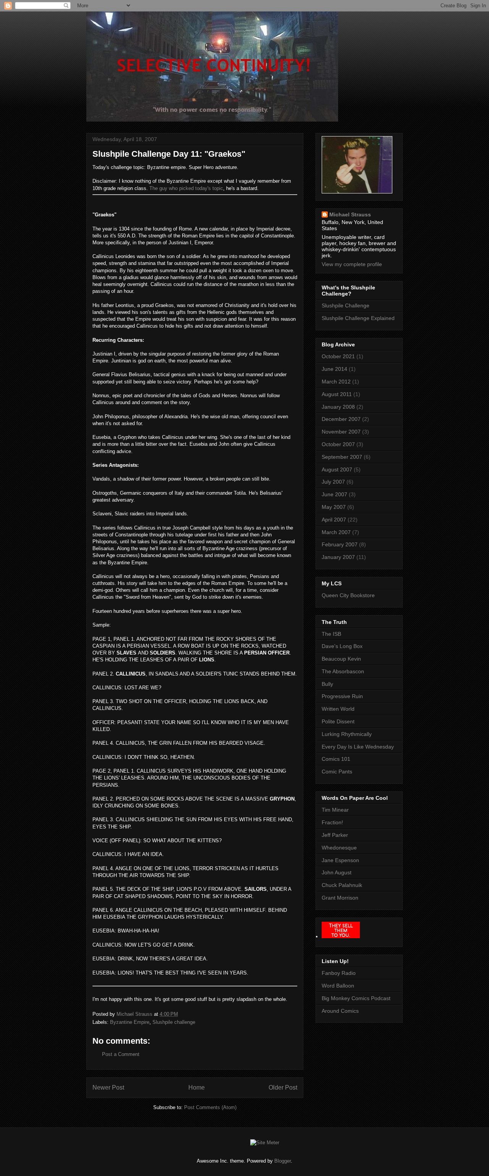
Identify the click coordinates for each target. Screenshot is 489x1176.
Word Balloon (338, 986)
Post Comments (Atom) (210, 1107)
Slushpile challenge (173, 1022)
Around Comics (340, 1011)
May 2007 (334, 507)
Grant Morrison (340, 898)
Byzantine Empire (129, 1022)
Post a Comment (120, 1054)
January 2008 (338, 407)
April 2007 (334, 520)
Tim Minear (335, 810)
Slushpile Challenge (345, 305)
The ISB (331, 634)
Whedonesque (339, 848)
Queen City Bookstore (348, 595)
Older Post (283, 1087)
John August (336, 872)
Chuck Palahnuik (342, 885)
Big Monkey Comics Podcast (356, 998)
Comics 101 (336, 759)
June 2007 (334, 494)
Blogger (282, 1161)
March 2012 (336, 381)
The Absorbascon (343, 671)
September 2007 (342, 457)
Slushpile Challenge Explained (358, 318)
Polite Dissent (338, 721)
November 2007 (341, 432)
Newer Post (108, 1087)
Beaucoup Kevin (341, 659)
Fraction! (332, 822)
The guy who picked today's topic (186, 188)
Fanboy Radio (339, 973)
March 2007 (336, 532)
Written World (338, 709)
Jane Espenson (340, 860)
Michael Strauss (350, 214)
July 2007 (333, 482)
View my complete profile (352, 264)
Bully (327, 684)
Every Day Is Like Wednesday (358, 747)
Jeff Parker (335, 835)
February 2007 (340, 544)
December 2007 (341, 419)
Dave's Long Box (342, 646)
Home (196, 1087)
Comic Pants (337, 771)
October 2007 (338, 444)
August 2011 (337, 394)
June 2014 (334, 369)
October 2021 (338, 356)
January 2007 (338, 557)
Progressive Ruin (342, 696)
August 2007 (337, 469)
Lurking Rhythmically (347, 734)
